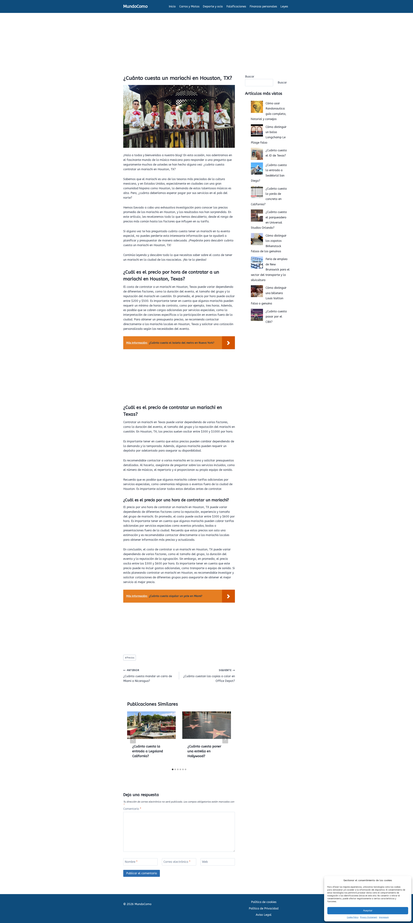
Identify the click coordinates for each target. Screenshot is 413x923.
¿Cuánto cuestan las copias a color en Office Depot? (209, 676)
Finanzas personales (263, 6)
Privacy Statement (368, 917)
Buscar (249, 76)
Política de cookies (263, 902)
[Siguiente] (225, 739)
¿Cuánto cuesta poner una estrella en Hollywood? (204, 751)
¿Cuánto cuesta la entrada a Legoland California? (147, 751)
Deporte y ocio (213, 6)
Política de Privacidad (263, 908)
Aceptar (368, 910)
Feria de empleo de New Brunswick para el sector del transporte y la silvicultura (270, 269)
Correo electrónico (176, 862)
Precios (129, 657)
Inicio (172, 6)
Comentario (132, 809)
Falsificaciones (236, 6)
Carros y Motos (189, 6)
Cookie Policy (352, 917)
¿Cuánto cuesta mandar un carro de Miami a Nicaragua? (147, 676)
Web (205, 862)
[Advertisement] (206, 37)
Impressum (384, 917)
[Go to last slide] (133, 739)
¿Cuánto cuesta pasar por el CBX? (276, 317)
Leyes (284, 6)
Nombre (131, 862)
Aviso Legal (264, 915)
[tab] (172, 769)
